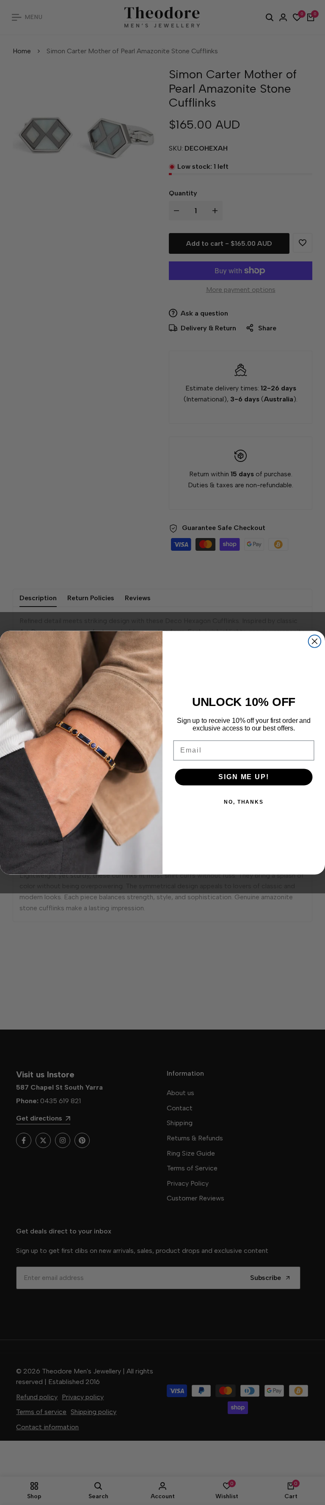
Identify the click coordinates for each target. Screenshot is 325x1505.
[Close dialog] (314, 641)
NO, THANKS (244, 802)
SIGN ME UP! (243, 776)
